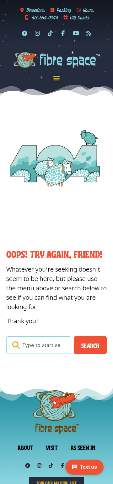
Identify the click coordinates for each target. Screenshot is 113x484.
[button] (56, 78)
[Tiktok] (50, 33)
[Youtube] (76, 33)
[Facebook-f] (63, 33)
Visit (52, 447)
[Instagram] (37, 33)
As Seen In (83, 447)
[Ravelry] (24, 33)
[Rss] (88, 33)
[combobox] (38, 345)
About (26, 447)
